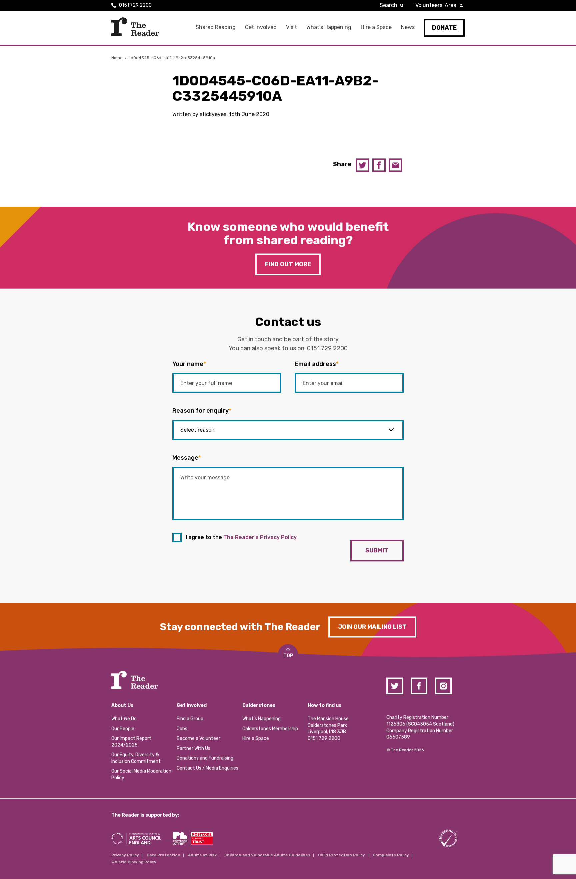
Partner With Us (193, 748)
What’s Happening (328, 27)
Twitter (362, 165)
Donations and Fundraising (205, 758)
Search (388, 5)
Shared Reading (216, 27)
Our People (122, 729)
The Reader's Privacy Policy (260, 537)
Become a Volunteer (198, 738)
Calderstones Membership (270, 729)
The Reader (135, 26)
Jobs (182, 729)
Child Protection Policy (341, 855)
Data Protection (163, 855)
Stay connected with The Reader (240, 627)
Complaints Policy (391, 855)
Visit (291, 27)
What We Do (124, 719)
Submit (376, 550)
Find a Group (190, 719)
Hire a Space (376, 27)
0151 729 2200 (135, 5)
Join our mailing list (372, 626)
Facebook (379, 165)
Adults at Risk (202, 855)
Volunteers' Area (435, 5)
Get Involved (261, 27)
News (408, 27)
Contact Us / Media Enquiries (207, 768)
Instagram (443, 686)
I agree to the (241, 537)
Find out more (288, 264)
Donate (444, 27)
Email (395, 165)
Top (288, 655)
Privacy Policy (125, 855)
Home (116, 57)
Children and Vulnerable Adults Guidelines (267, 855)
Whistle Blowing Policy (133, 862)
